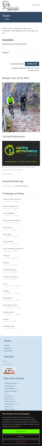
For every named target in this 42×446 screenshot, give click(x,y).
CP (5, 394)
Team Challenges (9, 213)
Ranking (6, 263)
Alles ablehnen (21, 442)
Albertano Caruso (10, 383)
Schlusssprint (8, 298)
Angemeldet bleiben (17, 64)
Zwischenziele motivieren (12, 199)
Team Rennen (8, 227)
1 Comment (16, 208)
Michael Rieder (10, 404)
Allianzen (6, 256)
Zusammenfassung (21, 186)
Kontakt (6, 345)
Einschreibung (8, 241)
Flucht (5, 284)
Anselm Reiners (10, 388)
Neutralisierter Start (10, 305)
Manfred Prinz (9, 401)
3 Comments (17, 314)
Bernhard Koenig (10, 391)
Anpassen (21, 436)
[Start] (2, 19)
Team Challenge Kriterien (12, 220)
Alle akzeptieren (21, 431)
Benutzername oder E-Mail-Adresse (14, 44)
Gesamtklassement (10, 270)
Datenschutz (8, 351)
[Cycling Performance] (21, 153)
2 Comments (16, 215)
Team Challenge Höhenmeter (13, 248)
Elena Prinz (8, 399)
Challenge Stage (8, 326)
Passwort (5, 52)
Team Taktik (7, 234)
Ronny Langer (9, 409)
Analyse (6, 319)
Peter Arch (8, 407)
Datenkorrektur (8, 312)
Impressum (8, 348)
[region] (21, 428)
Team (7, 19)
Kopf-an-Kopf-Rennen (10, 206)
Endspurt (6, 291)
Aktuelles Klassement (10, 277)
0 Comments (15, 201)
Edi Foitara (8, 396)
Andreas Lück (9, 386)
